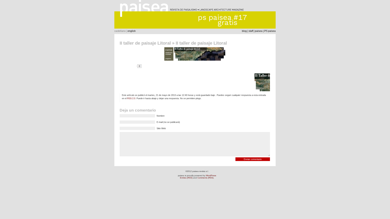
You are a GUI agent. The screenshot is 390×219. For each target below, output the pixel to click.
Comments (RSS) (205, 178)
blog (244, 31)
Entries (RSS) (186, 178)
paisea (258, 31)
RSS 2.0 (131, 98)
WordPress (211, 175)
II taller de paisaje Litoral (145, 43)
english (132, 31)
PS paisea (270, 31)
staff (251, 31)
